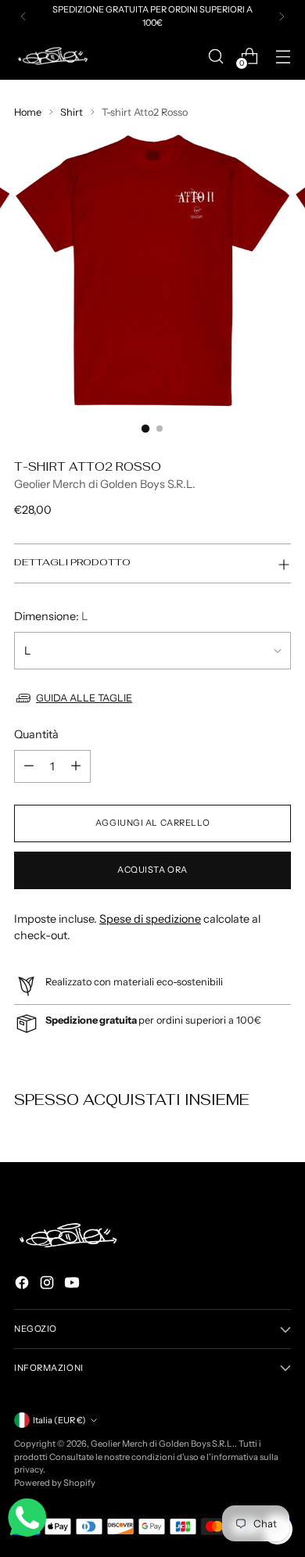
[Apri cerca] (215, 56)
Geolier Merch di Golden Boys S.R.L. (105, 484)
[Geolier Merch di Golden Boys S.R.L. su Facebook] (23, 1285)
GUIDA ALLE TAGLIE (84, 698)
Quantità (36, 734)
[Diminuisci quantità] (29, 766)
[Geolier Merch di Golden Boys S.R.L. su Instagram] (48, 1285)
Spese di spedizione (150, 919)
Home (27, 112)
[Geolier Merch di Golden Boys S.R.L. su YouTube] (73, 1285)
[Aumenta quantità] (76, 766)
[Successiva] (281, 16)
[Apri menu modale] (283, 56)
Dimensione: (51, 616)
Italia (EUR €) (59, 1420)
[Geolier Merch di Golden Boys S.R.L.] (53, 56)
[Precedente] (23, 16)
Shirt (71, 112)
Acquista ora (152, 869)
